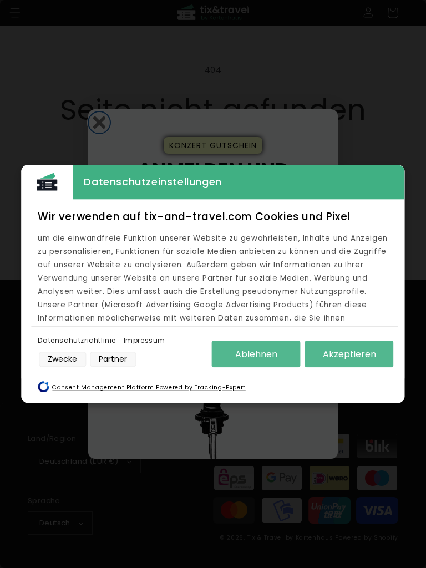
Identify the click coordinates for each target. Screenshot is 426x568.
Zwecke (62, 358)
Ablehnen (256, 354)
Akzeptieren (349, 354)
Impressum (144, 340)
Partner (113, 358)
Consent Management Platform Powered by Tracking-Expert (148, 388)
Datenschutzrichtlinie (78, 340)
